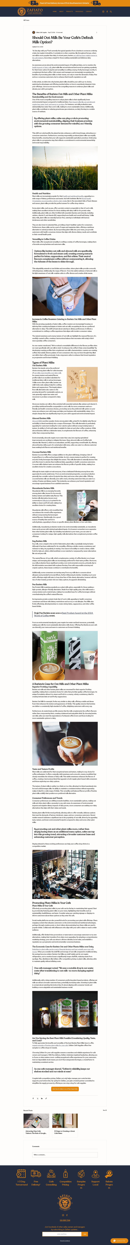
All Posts (26, 20)
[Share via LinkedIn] (42, 1098)
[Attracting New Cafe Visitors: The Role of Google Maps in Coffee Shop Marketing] (36, 1121)
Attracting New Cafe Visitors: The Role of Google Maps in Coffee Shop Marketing (36, 1132)
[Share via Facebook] (33, 1098)
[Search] (111, 11)
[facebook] (107, 11)
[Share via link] (46, 1098)
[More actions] (97, 32)
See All (105, 1110)
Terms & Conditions (65, 1241)
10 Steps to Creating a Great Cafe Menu (64, 1132)
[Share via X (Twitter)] (37, 1098)
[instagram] (103, 11)
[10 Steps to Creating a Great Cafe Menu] (65, 1121)
